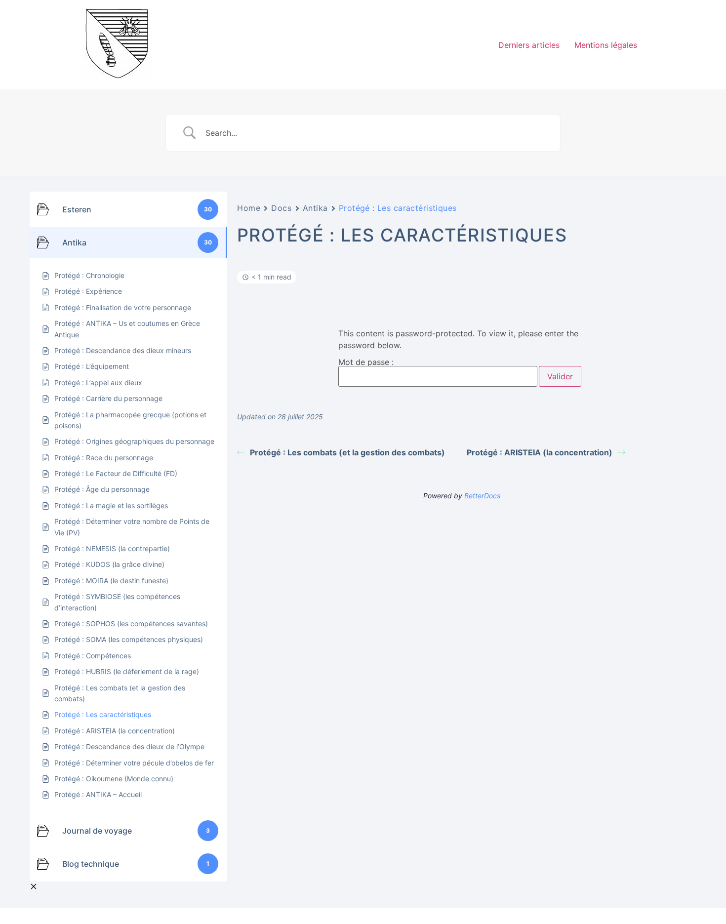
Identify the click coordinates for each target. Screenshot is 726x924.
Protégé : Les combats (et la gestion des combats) (347, 452)
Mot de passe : (366, 362)
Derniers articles (529, 45)
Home (248, 208)
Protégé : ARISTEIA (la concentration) (539, 452)
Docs (281, 208)
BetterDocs (482, 495)
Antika (315, 208)
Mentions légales (605, 45)
